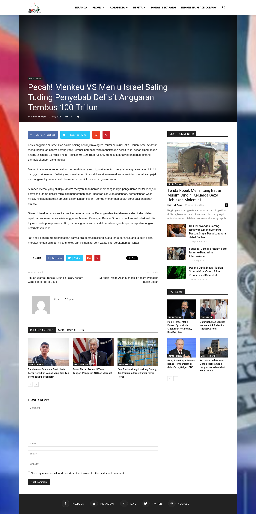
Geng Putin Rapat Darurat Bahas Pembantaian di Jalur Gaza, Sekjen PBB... (181, 364)
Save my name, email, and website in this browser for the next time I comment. (78, 473)
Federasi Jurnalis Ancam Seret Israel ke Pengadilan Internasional (208, 252)
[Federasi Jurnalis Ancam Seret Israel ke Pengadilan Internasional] (176, 253)
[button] (223, 5)
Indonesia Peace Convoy (198, 7)
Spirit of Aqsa (38, 116)
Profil (96, 7)
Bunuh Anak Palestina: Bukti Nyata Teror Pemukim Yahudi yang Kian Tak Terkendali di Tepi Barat (48, 373)
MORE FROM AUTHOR (71, 330)
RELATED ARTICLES (42, 330)
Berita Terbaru (35, 78)
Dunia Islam (206, 317)
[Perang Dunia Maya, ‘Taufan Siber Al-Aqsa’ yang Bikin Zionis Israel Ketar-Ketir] (176, 272)
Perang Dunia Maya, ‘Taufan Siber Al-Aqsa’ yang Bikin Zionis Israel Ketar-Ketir (206, 271)
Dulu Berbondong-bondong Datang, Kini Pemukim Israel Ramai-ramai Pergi (137, 373)
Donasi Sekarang (163, 7)
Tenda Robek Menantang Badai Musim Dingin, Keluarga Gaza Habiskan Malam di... (194, 195)
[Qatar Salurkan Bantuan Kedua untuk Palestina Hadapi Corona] (214, 309)
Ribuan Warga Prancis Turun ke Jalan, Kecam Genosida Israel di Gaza (55, 279)
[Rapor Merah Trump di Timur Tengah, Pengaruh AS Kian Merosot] (93, 352)
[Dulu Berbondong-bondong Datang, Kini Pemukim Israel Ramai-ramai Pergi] (138, 352)
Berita (138, 7)
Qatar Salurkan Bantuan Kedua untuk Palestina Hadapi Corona (212, 325)
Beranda (81, 7)
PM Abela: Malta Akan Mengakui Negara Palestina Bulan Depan (128, 279)
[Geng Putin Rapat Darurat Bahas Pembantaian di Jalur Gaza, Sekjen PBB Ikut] (181, 348)
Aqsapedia (117, 7)
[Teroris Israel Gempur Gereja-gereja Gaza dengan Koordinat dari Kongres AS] (214, 348)
